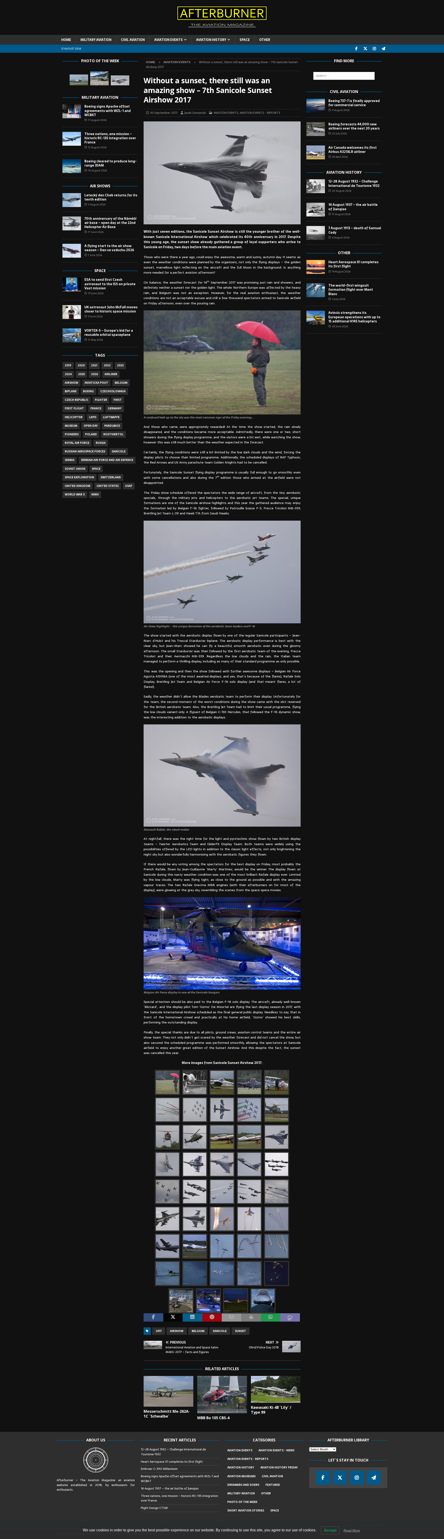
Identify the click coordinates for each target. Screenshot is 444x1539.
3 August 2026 (96, 204)
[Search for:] (344, 76)
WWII (95, 494)
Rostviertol (113, 434)
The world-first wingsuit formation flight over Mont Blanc (350, 289)
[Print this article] (251, 1317)
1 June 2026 (95, 255)
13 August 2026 (341, 214)
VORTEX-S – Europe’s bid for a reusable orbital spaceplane (108, 332)
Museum (71, 425)
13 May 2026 (95, 340)
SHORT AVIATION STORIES (245, 1510)
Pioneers (72, 434)
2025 (81, 374)
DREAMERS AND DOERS (243, 1485)
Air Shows (100, 186)
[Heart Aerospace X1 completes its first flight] (315, 267)
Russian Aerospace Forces (85, 451)
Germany (115, 408)
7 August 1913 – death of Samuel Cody (354, 230)
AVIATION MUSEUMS (241, 1476)
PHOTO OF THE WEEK (242, 1502)
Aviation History (344, 172)
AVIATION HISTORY (211, 39)
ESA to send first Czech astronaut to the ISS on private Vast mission (110, 283)
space (96, 469)
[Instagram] (374, 49)
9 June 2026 (95, 316)
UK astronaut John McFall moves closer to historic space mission (111, 309)
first (118, 400)
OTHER (264, 39)
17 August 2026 (97, 120)
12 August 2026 (97, 147)
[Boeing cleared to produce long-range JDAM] (71, 166)
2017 (159, 1331)
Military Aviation (100, 97)
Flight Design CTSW (154, 1507)
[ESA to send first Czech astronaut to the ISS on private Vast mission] (71, 284)
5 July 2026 (338, 299)
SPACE (245, 39)
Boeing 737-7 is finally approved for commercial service (354, 103)
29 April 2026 (340, 157)
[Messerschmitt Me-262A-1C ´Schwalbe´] (168, 1391)
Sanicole (220, 1331)
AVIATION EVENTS (168, 39)
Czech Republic (76, 400)
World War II (75, 494)
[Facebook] (356, 49)
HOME (66, 39)
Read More (352, 1530)
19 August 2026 (341, 271)
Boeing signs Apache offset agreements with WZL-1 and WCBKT (107, 110)
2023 (120, 365)
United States (108, 486)
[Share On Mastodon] (290, 1317)
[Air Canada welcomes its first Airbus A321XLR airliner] (315, 152)
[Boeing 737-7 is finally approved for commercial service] (315, 106)
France (95, 408)
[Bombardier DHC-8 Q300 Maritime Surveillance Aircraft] (79, 79)
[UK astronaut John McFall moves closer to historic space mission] (71, 312)
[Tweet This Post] (173, 1317)
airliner (111, 374)
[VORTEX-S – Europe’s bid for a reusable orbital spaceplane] (71, 335)
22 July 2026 (339, 133)
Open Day (91, 425)
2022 (107, 365)
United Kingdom (77, 486)
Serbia (69, 460)
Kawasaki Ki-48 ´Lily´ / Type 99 (271, 1410)
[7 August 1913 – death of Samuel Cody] (315, 233)
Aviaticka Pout (96, 382)
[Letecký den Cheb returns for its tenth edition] (71, 200)
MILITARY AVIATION (95, 39)
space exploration (79, 477)
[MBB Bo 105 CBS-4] (222, 1394)
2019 (68, 365)
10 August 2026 (97, 170)
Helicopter (74, 417)
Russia (101, 443)
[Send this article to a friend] (231, 1317)
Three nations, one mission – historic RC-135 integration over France (110, 138)
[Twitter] (365, 49)
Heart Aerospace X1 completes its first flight (353, 264)
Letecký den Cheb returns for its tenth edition (110, 197)
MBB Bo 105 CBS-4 (213, 1417)
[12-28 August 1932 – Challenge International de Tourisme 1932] (315, 186)
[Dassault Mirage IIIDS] (99, 78)
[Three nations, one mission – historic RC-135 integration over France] (71, 139)
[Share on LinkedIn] (192, 1317)
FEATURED (272, 1485)
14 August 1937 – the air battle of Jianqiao (353, 206)
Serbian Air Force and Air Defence (107, 460)
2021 (94, 365)
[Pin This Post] (212, 1317)
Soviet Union (75, 469)
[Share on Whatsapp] (270, 1317)
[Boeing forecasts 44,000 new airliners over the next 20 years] (315, 129)
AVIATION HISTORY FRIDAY (279, 1467)
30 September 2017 (164, 112)
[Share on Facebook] (153, 1317)
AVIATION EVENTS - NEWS (276, 1450)
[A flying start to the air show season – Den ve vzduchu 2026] (71, 251)
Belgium (198, 1331)
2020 (81, 365)
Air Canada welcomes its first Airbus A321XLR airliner (352, 149)
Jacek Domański (195, 112)
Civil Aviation (344, 91)
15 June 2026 (95, 293)
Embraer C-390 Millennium (159, 1468)
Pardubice (112, 425)
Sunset (240, 1331)
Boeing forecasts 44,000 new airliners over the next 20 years (354, 126)
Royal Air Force (77, 443)
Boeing (88, 391)
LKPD (92, 417)
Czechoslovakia (113, 391)
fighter (101, 400)
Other (344, 252)
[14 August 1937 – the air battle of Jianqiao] (315, 209)
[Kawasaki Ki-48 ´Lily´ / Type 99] (276, 1389)
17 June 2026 (95, 232)
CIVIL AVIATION (133, 39)
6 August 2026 (340, 237)
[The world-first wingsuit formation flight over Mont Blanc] (315, 290)
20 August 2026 (341, 191)
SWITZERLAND (111, 477)
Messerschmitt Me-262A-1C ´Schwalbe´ (167, 1414)
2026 (94, 374)
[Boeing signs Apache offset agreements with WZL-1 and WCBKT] (71, 111)
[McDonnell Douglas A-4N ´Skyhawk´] (120, 80)
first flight (74, 408)
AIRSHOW (176, 1331)
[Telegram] (383, 49)
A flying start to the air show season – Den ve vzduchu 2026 (109, 248)
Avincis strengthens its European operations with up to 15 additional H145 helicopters (354, 317)
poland (91, 434)
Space (100, 270)
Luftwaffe (111, 417)
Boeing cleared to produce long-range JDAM (110, 163)
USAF (128, 486)
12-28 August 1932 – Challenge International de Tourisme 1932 (353, 183)
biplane (71, 391)
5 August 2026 (340, 110)
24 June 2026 (340, 326)
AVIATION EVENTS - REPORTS (260, 112)
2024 (68, 374)
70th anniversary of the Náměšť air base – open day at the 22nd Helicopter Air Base (110, 222)
